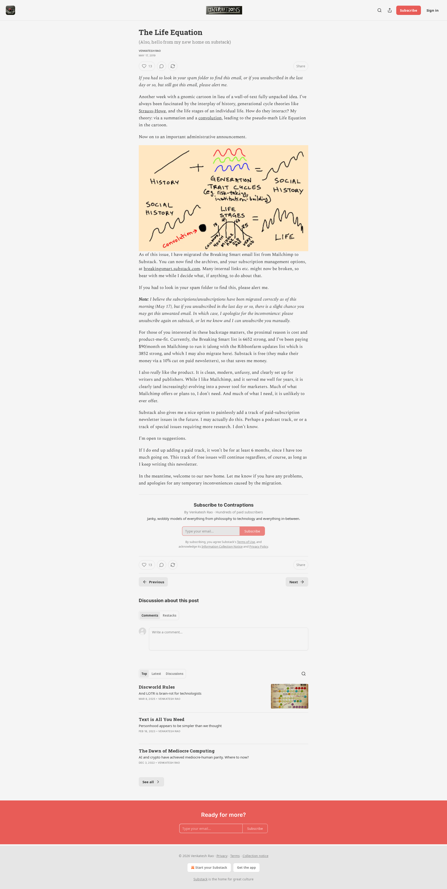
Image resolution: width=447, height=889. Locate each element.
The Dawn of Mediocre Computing (177, 751)
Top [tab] (144, 674)
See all (148, 781)
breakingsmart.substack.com (172, 268)
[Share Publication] (389, 10)
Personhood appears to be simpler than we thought (180, 725)
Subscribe (408, 10)
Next (293, 582)
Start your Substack (211, 867)
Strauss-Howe (152, 111)
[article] (223, 696)
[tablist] (159, 615)
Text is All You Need (161, 719)
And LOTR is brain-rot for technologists (170, 693)
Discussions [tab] (174, 674)
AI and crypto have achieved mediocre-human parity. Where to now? (194, 757)
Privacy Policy (258, 546)
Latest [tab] (156, 674)
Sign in (433, 10)
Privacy (222, 856)
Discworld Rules (157, 687)
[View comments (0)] (161, 66)
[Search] (379, 10)
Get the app (246, 867)
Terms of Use (246, 542)
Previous (156, 582)
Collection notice (255, 856)
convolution (210, 118)
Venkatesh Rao (150, 50)
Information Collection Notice (222, 546)
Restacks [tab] (169, 615)
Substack (200, 879)
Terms (235, 856)
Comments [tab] (150, 615)
